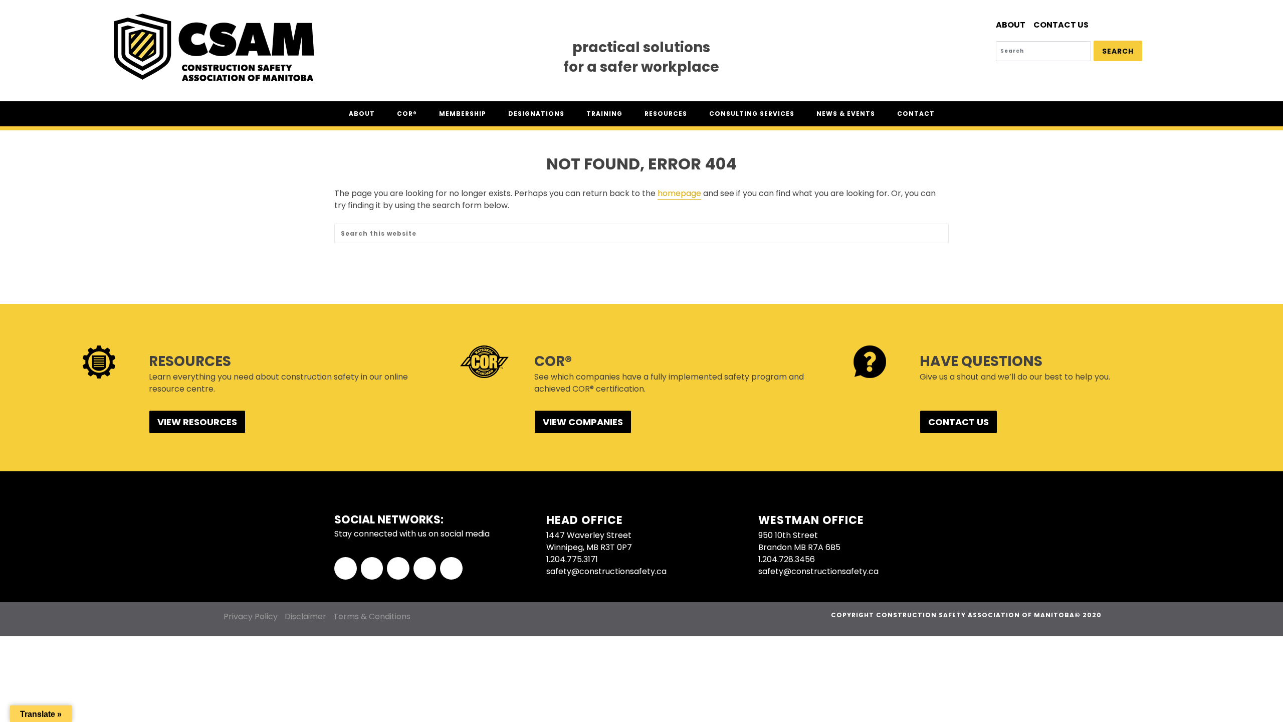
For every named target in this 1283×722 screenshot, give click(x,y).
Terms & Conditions (371, 616)
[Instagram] (424, 568)
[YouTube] (451, 568)
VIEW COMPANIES (583, 422)
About (1010, 25)
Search (1118, 51)
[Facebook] (345, 568)
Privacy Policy (251, 616)
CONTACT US (958, 422)
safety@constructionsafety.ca (606, 571)
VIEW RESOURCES (197, 422)
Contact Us (1061, 25)
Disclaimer (305, 616)
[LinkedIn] (398, 568)
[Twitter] (372, 568)
